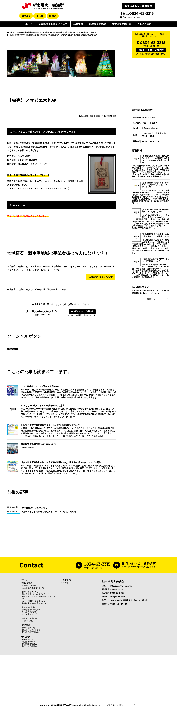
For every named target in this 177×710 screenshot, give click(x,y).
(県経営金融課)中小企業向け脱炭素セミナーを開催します (155, 210)
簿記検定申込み (28, 642)
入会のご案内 (144, 24)
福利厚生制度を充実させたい (34, 603)
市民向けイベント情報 (31, 630)
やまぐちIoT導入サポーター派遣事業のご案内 (43, 405)
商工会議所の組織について (33, 588)
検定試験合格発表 (29, 644)
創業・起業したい (29, 628)
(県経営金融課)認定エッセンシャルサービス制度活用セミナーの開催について (155, 185)
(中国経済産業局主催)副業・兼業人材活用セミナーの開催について (155, 235)
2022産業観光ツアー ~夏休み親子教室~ (40, 386)
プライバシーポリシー (115, 705)
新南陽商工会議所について (53, 24)
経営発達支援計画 (121, 24)
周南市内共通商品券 (30, 632)
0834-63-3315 (44, 311)
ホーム (28, 24)
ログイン (133, 705)
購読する (151, 298)
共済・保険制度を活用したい (34, 601)
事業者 (27, 16)
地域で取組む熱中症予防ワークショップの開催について (155, 260)
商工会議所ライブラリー (32, 614)
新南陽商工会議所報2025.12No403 (38, 444)
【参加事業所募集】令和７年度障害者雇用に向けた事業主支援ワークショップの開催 (61, 462)
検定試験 (26, 636)
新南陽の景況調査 (29, 612)
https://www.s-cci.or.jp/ (121, 586)
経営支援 (78, 24)
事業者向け (27, 583)
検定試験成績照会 (29, 646)
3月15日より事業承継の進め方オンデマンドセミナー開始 (49, 511)
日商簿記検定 (27, 639)
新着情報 (97, 116)
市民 (41, 16)
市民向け (26, 625)
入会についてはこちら (99, 277)
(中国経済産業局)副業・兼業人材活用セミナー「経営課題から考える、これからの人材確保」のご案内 (155, 159)
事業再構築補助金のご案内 (34, 507)
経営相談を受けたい (30, 592)
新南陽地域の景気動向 (31, 610)
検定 (53, 16)
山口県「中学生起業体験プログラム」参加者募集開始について (50, 425)
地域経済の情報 (97, 24)
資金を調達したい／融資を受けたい (36, 594)
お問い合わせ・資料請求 (138, 6)
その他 (65, 583)
